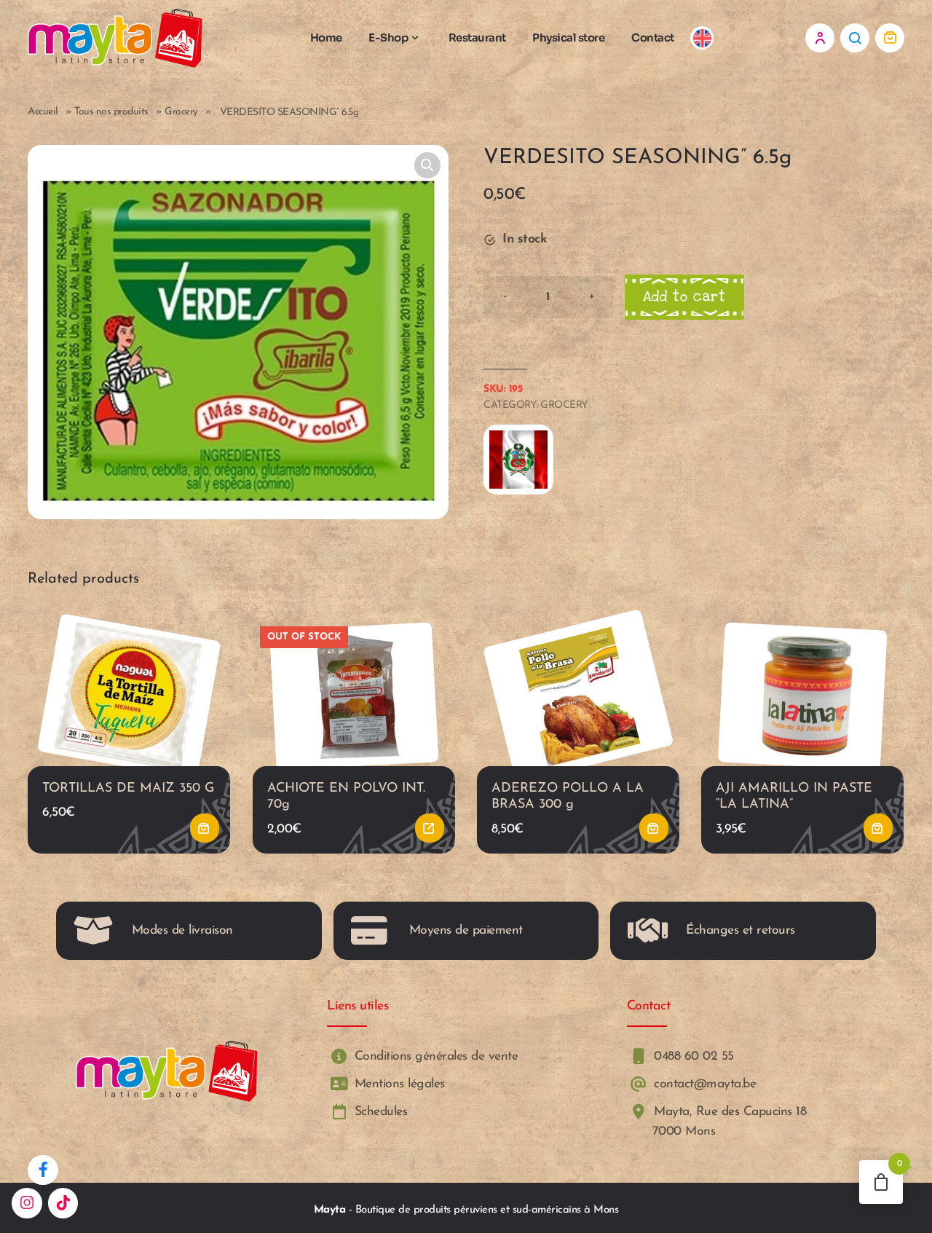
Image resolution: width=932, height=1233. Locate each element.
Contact (652, 37)
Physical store (568, 37)
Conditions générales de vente (434, 1056)
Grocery (181, 111)
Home (326, 37)
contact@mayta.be (703, 1084)
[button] (427, 165)
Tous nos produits (111, 111)
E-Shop (388, 37)
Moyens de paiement (466, 930)
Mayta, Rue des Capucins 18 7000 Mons (728, 1122)
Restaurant (477, 37)
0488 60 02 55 (692, 1056)
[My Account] (819, 37)
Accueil (43, 111)
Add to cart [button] (205, 828)
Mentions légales (397, 1084)
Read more (429, 828)
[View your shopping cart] (889, 37)
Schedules (378, 1112)
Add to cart (684, 297)
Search (854, 37)
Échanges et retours (740, 930)
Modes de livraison (182, 930)
